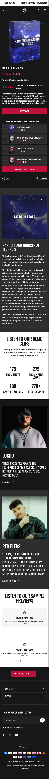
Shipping (12, 80)
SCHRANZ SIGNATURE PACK (25, 148)
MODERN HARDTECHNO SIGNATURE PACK (29, 159)
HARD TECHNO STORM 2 (24, 127)
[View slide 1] (20, 631)
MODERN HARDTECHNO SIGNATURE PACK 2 (30, 138)
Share (7, 178)
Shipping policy (23, 774)
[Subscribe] (40, 726)
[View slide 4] (28, 631)
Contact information (31, 771)
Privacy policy (7, 771)
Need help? (43, 179)
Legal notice (40, 771)
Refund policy (15, 771)
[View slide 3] (25, 631)
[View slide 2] (23, 631)
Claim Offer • (24, 169)
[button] (41, 199)
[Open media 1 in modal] (42, 24)
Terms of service (22, 771)
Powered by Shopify (33, 767)
